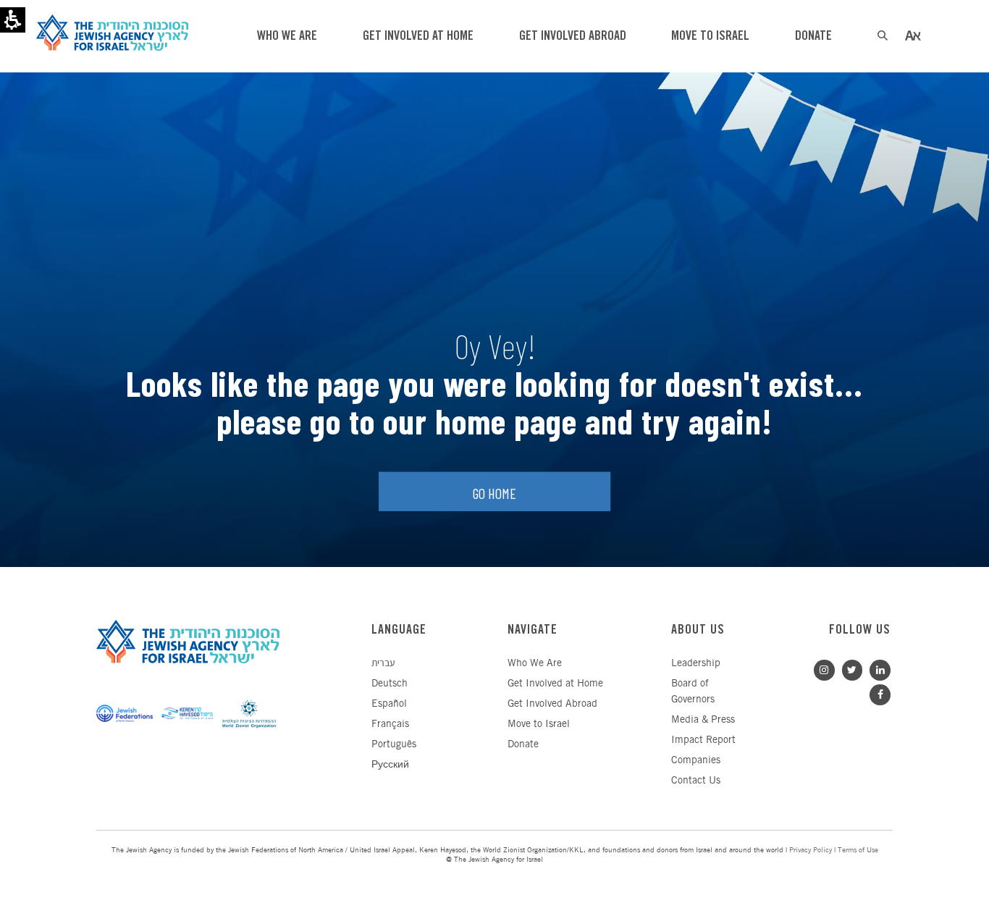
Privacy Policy (810, 850)
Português (393, 744)
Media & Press (703, 720)
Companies (695, 760)
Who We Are (535, 663)
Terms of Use (858, 850)
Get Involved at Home (555, 684)
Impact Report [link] (703, 740)
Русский (390, 765)
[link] (876, 668)
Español (389, 704)
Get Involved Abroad (552, 704)
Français (390, 724)
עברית (383, 663)
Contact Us (695, 781)
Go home (494, 492)
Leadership (695, 663)
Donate (523, 744)
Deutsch (389, 684)
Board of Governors (693, 692)
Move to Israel (539, 724)
